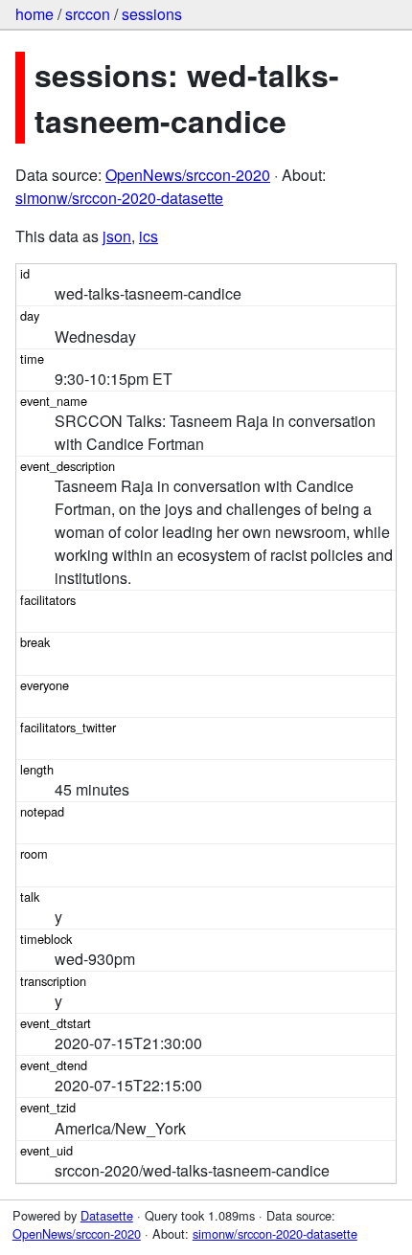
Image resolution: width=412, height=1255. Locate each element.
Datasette (106, 1215)
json (117, 236)
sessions (152, 14)
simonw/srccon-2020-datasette (119, 198)
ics (148, 236)
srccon (87, 14)
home (34, 14)
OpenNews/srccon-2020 (187, 175)
